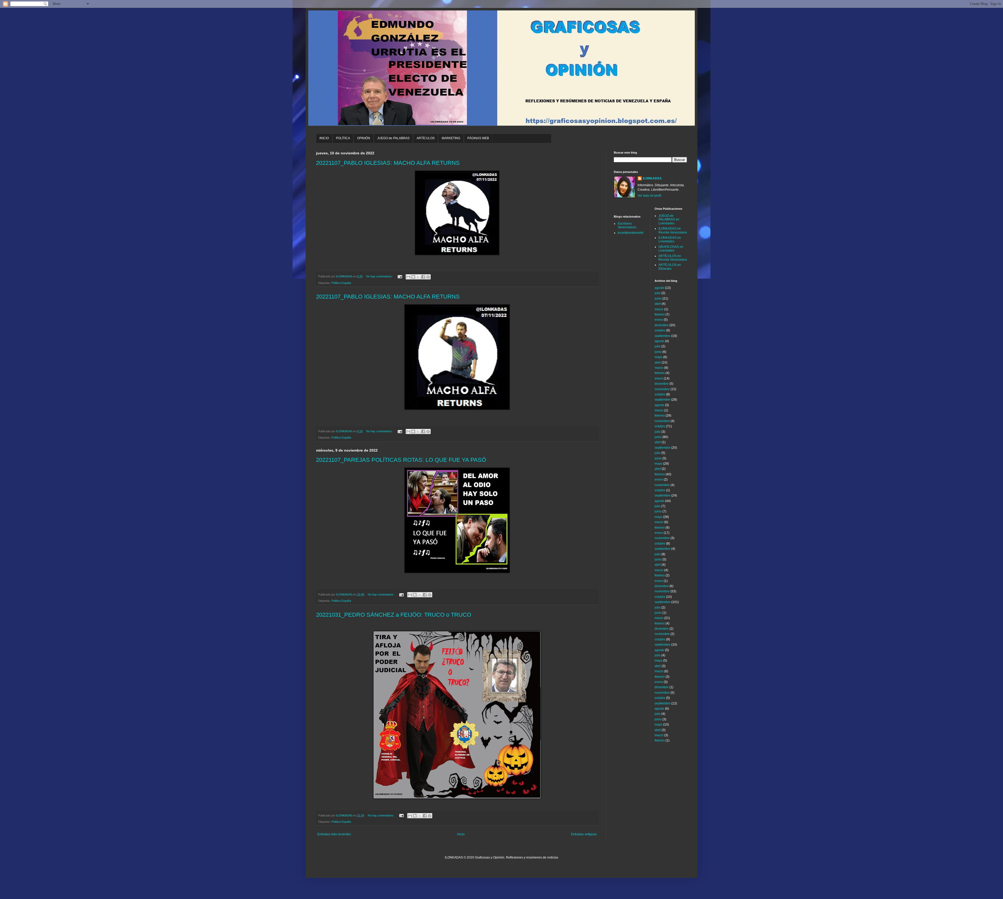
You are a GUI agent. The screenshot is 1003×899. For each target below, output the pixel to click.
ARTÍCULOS (426, 138)
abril (658, 304)
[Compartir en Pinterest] (428, 276)
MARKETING (451, 138)
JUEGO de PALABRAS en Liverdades (668, 219)
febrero (660, 314)
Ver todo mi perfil (649, 195)
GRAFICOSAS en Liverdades (670, 248)
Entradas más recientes (334, 834)
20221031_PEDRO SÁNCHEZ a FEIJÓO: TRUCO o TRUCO (393, 614)
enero (659, 320)
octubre (660, 330)
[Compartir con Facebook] (423, 276)
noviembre (662, 389)
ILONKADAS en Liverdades (669, 239)
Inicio (461, 834)
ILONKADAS (652, 178)
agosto (659, 288)
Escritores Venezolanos (627, 225)
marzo (659, 309)
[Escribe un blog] (413, 276)
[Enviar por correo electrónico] (408, 276)
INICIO (324, 138)
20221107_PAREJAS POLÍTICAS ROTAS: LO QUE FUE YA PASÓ (401, 460)
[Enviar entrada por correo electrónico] (399, 276)
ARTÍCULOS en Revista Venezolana (672, 257)
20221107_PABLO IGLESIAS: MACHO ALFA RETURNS (388, 163)
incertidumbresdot (630, 233)
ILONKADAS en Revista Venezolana (672, 230)
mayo (658, 357)
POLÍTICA (343, 138)
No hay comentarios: (379, 276)
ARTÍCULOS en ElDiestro (669, 266)
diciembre (662, 325)
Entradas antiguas (584, 834)
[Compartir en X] (418, 276)
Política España (341, 282)
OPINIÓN (363, 138)
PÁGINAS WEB (478, 138)
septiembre (662, 336)
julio (658, 293)
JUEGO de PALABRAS (393, 138)
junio (658, 298)
